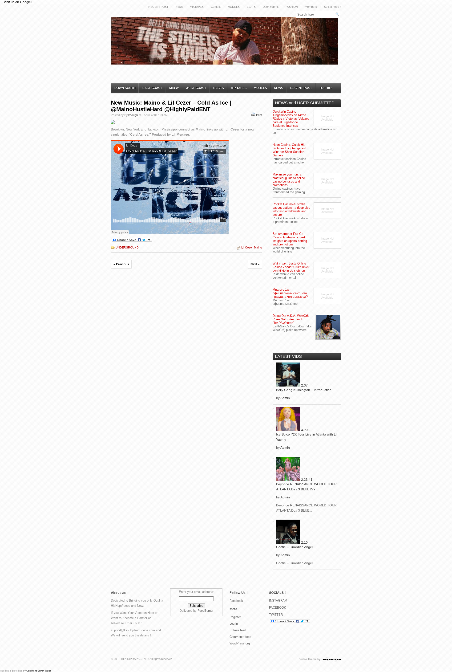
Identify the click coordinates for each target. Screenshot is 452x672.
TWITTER (276, 614)
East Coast (152, 88)
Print (259, 115)
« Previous (121, 264)
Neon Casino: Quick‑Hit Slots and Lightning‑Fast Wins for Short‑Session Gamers (289, 150)
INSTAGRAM (278, 600)
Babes (218, 88)
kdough (133, 115)
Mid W (174, 88)
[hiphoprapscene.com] (336, 659)
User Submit (270, 6)
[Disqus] (186, 338)
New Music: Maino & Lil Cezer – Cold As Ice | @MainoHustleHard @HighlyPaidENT (171, 105)
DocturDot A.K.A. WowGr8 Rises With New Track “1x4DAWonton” (291, 319)
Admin (285, 398)
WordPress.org (240, 643)
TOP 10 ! (325, 88)
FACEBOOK (277, 607)
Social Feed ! (332, 6)
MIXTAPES (197, 6)
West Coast (196, 88)
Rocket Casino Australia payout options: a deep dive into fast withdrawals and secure (291, 209)
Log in (234, 623)
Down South (124, 88)
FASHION (292, 6)
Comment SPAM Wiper (38, 670)
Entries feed (238, 630)
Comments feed (240, 637)
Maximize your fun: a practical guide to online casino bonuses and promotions (289, 180)
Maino (258, 247)
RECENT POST (158, 6)
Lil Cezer (247, 247)
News (179, 6)
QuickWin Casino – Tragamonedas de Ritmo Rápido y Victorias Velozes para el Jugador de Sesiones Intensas (291, 118)
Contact (216, 6)
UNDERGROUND (127, 247)
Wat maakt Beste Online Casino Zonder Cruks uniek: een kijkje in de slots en (292, 267)
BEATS (251, 6)
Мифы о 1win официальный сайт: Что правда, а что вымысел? (290, 293)
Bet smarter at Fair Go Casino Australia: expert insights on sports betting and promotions (290, 239)
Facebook (236, 601)
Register (235, 617)
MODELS (234, 6)
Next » (254, 264)
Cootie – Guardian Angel (294, 547)
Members (311, 6)
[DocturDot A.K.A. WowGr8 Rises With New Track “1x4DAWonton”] (328, 327)
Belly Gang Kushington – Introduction (303, 390)
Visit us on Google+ (18, 2)
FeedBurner (205, 610)
